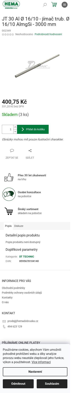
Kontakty (7, 297)
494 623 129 (14, 326)
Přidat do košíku (35, 129)
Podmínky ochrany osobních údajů (22, 292)
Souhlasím (52, 383)
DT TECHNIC (26, 256)
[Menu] (64, 4)
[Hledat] (45, 4)
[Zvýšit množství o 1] (15, 127)
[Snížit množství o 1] (15, 131)
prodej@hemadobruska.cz (22, 321)
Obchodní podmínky (13, 287)
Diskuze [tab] (18, 225)
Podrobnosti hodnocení (48, 34)
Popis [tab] (8, 225)
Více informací (41, 362)
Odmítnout (18, 383)
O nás (5, 302)
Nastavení (35, 371)
